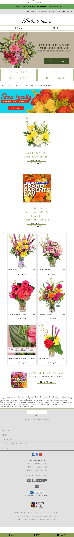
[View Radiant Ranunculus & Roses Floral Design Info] (22, 295)
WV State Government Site (47, 516)
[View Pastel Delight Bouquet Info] (22, 251)
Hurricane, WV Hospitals (49, 513)
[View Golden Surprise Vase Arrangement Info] (37, 133)
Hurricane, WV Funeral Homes (26, 513)
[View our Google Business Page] (37, 455)
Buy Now (37, 163)
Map (37, 535)
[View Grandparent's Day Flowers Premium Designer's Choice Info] (22, 339)
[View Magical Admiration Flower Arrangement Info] (52, 251)
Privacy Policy (23, 519)
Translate (43, 3)
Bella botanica (36, 21)
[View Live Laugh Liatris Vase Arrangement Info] (52, 340)
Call (13, 535)
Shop (20, 28)
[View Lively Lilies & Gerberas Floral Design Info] (52, 295)
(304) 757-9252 (66, 11)
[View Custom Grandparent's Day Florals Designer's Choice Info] (37, 188)
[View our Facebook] (33, 455)
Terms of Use (51, 519)
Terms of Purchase (37, 519)
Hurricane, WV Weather (26, 516)
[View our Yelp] (40, 455)
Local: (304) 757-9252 (37, 470)
